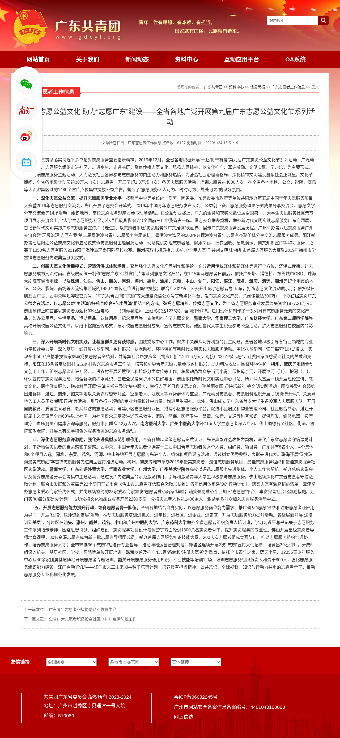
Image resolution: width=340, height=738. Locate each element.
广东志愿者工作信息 (288, 87)
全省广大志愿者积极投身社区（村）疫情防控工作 (93, 619)
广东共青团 (213, 87)
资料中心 (236, 87)
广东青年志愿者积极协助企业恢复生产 (83, 609)
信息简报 (257, 87)
